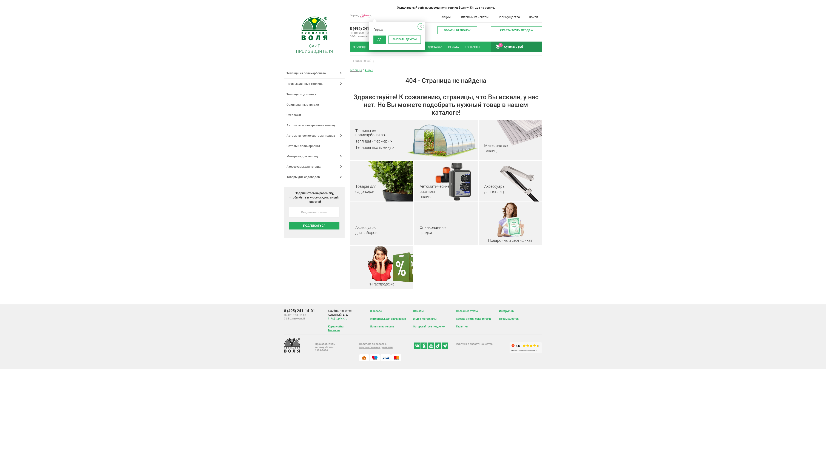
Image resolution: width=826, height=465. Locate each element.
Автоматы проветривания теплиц (311, 125)
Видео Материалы (424, 318)
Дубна (365, 15)
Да (380, 39)
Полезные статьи (467, 311)
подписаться (314, 225)
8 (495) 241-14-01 (365, 28)
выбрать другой (405, 39)
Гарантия (462, 326)
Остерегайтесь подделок (429, 326)
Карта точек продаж (517, 30)
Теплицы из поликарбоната (369, 133)
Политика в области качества (474, 344)
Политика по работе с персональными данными (376, 345)
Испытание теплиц (382, 326)
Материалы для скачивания (388, 318)
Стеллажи (294, 115)
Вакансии (334, 330)
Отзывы (418, 311)
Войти (533, 17)
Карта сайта (336, 326)
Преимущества (509, 17)
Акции (446, 17)
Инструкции (506, 311)
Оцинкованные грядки (303, 104)
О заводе (376, 311)
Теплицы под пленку (373, 147)
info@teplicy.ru (337, 318)
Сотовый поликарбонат (303, 146)
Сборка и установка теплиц (473, 318)
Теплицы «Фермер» (372, 141)
